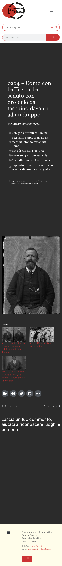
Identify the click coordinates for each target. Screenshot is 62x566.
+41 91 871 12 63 (37, 546)
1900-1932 (38, 150)
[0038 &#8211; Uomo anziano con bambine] (41, 334)
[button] (51, 10)
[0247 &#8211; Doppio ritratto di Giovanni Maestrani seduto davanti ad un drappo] (14, 334)
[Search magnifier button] (56, 27)
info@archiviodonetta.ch (39, 549)
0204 (36, 123)
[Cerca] (53, 37)
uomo (15, 146)
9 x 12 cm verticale (35, 155)
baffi (21, 137)
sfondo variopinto (35, 141)
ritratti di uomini (36, 133)
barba (28, 137)
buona (46, 160)
